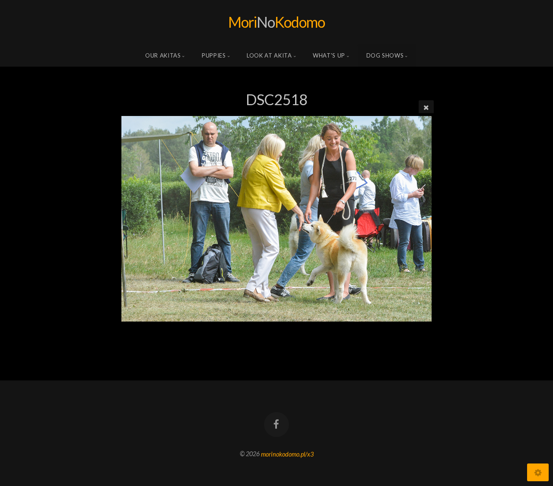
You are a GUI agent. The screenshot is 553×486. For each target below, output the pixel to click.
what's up (329, 55)
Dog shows (385, 55)
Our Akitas (163, 55)
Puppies (214, 55)
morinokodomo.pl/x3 (287, 453)
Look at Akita (269, 55)
